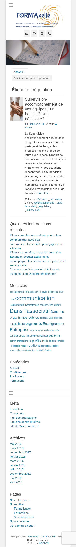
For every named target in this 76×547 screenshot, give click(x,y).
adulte (44, 292)
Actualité (42, 199)
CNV (12, 299)
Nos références (19, 500)
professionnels (24, 341)
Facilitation (56, 199)
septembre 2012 (20, 473)
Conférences (18, 372)
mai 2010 (16, 478)
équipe (48, 350)
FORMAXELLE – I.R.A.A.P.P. (42, 536)
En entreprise (55, 318)
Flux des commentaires (25, 421)
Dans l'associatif (30, 311)
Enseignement (53, 324)
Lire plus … (44, 193)
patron (13, 341)
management (32, 335)
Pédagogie (15, 346)
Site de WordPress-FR (24, 426)
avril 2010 (16, 482)
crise (50, 305)
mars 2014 (17, 461)
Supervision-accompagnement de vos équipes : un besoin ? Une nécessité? (44, 109)
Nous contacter (19, 521)
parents (54, 335)
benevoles (53, 292)
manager (43, 335)
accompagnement (44, 202)
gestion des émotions (40, 330)
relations (33, 345)
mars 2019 (17, 448)
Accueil (20, 71)
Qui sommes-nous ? (23, 525)
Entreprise (20, 329)
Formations (17, 380)
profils (36, 340)
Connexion (17, 413)
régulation (44, 206)
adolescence (34, 292)
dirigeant (44, 318)
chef (61, 292)
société (55, 346)
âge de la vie (38, 350)
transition (26, 350)
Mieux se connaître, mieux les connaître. (36, 252)
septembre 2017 (20, 452)
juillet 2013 (17, 469)
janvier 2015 (18, 456)
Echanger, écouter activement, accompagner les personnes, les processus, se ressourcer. (38, 261)
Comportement (17, 305)
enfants (13, 324)
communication (35, 298)
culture (57, 305)
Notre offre (17, 504)
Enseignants (30, 323)
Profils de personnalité (53, 341)
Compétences (32, 305)
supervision (33, 210)
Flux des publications (23, 417)
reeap (24, 346)
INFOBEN (44, 543)
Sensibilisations (24, 517)
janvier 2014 (18, 465)
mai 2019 (16, 444)
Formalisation (22, 508)
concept (44, 305)
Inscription (16, 409)
